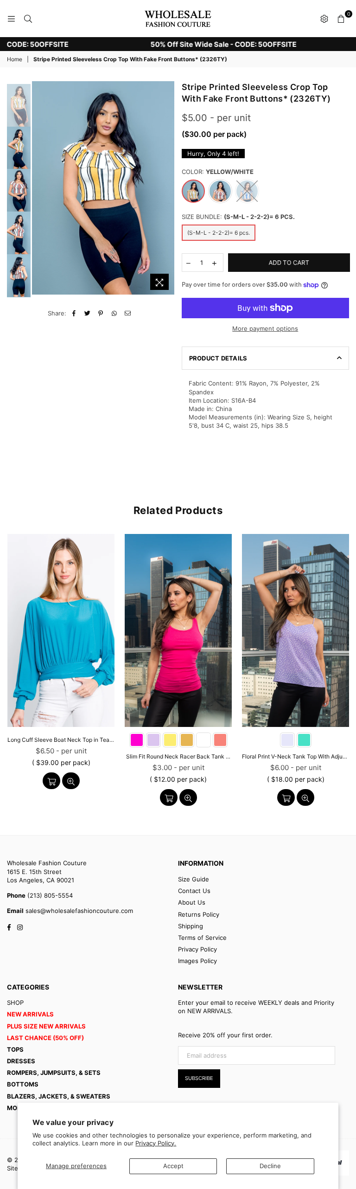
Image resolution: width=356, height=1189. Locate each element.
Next (168, 190)
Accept (173, 1166)
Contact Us (194, 890)
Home (14, 59)
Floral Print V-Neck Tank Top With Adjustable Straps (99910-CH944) (295, 756)
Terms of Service (202, 937)
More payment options (265, 328)
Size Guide (193, 879)
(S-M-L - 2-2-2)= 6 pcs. (218, 232)
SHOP (15, 1002)
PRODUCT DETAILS (218, 358)
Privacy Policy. (155, 1143)
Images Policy (197, 960)
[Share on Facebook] (73, 313)
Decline (270, 1166)
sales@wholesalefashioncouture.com (78, 910)
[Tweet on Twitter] (87, 313)
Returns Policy (198, 914)
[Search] (27, 19)
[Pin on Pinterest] (100, 313)
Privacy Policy (197, 949)
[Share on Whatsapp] (114, 313)
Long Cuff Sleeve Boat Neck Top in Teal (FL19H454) (60, 739)
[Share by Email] (127, 313)
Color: (218, 171)
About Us (191, 902)
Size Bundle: (238, 216)
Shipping (190, 926)
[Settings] (324, 19)
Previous (40, 188)
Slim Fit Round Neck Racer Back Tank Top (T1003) (178, 756)
